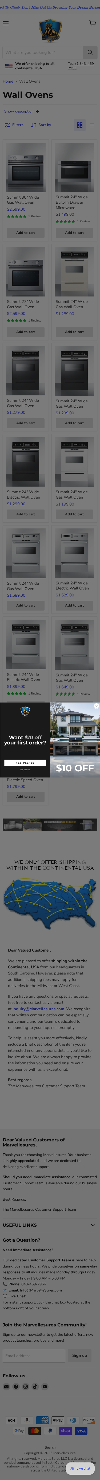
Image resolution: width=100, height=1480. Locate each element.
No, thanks (25, 769)
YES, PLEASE (25, 762)
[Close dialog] (96, 706)
